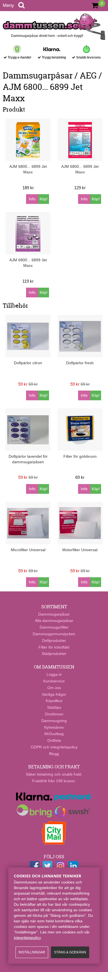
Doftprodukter (54, 640)
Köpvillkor (54, 700)
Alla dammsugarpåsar (54, 620)
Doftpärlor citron (28, 363)
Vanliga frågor (54, 694)
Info (32, 199)
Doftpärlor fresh (80, 363)
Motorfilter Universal (79, 550)
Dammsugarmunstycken (54, 634)
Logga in (54, 674)
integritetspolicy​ (27, 937)
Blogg (54, 753)
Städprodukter (54, 653)
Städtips (54, 707)
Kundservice (54, 681)
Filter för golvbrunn (80, 456)
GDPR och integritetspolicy (54, 747)
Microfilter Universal (28, 550)
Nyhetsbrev (54, 727)
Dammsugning (54, 720)
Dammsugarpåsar (54, 614)
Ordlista (54, 740)
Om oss (54, 687)
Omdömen (54, 714)
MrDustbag (54, 733)
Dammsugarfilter (54, 627)
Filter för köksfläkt (54, 647)
